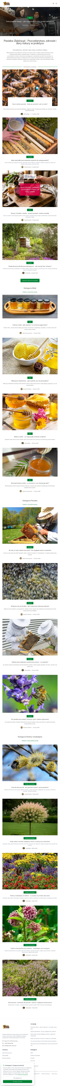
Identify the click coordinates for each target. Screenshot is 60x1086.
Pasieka (30, 100)
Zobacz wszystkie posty (30, 292)
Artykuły (33, 1024)
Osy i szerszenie (34, 1066)
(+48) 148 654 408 (8, 1043)
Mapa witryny (54, 1073)
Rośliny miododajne (30, 784)
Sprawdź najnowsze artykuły (30, 280)
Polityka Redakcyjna (45, 1073)
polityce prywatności (23, 1074)
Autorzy (5, 1050)
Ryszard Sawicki (6, 1058)
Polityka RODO (36, 1073)
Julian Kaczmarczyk (7, 1053)
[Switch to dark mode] (53, 3)
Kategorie (34, 1050)
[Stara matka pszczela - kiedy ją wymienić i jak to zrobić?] (30, 87)
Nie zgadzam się (18, 1078)
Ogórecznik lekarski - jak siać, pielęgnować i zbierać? (43, 1031)
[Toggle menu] (56, 3)
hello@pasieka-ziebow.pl (10, 1045)
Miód (30, 17)
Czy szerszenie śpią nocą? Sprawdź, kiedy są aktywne (43, 1041)
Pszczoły (33, 1060)
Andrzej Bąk (5, 1055)
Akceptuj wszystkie (17, 1081)
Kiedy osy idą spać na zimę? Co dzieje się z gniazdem (43, 1038)
